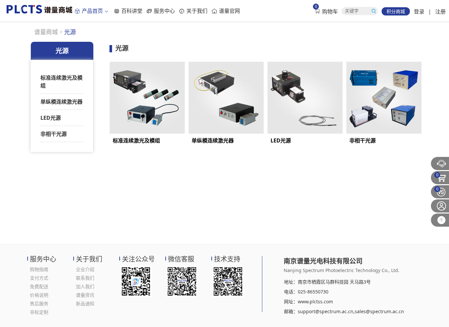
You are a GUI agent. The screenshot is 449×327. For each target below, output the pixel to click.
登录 (419, 11)
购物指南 (39, 269)
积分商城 (396, 11)
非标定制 (39, 312)
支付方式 (39, 278)
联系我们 (85, 278)
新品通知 (85, 303)
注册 (440, 11)
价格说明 (39, 295)
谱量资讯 (85, 295)
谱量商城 (46, 32)
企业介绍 (85, 269)
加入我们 (85, 286)
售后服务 (39, 303)
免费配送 (39, 286)
